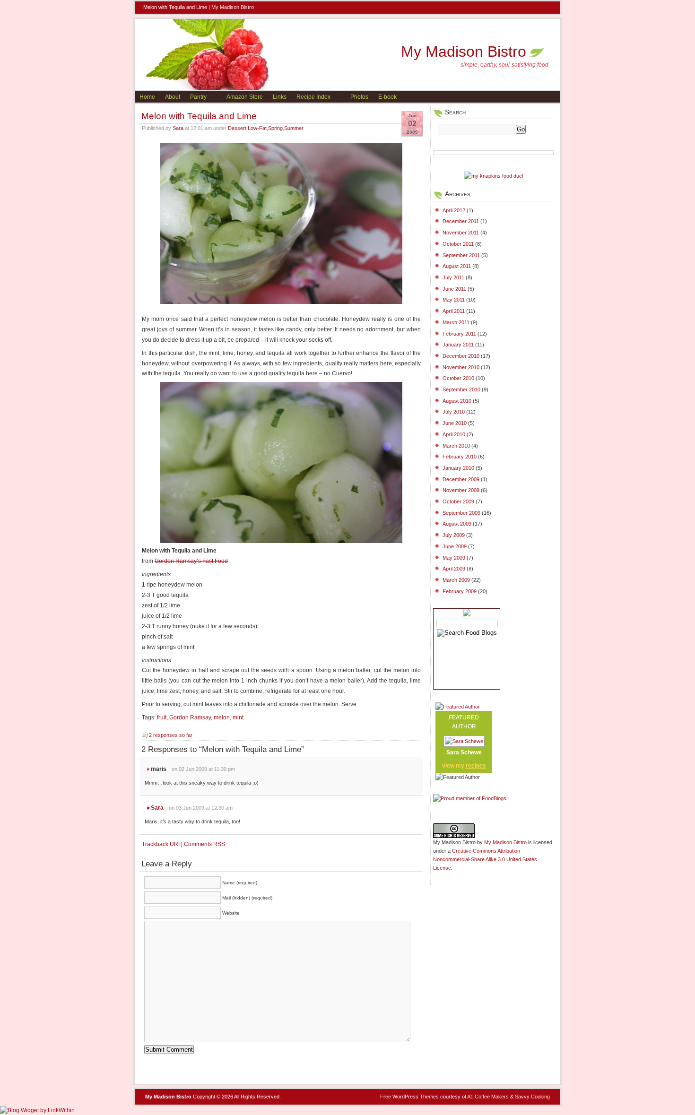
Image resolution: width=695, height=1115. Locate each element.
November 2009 (461, 490)
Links (280, 97)
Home (147, 97)
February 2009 (460, 591)
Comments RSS (204, 844)
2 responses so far (170, 735)
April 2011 (454, 311)
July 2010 (454, 412)
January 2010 (458, 468)
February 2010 (460, 456)
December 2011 (461, 221)
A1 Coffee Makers (488, 1096)
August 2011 (457, 266)
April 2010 (454, 434)
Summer (294, 128)
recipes (476, 765)
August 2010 (457, 401)
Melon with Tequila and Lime (199, 116)
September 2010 (461, 389)
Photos (359, 97)
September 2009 (461, 513)
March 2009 (456, 580)
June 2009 (455, 546)
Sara (178, 128)
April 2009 (454, 568)
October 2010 (458, 378)
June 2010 (455, 423)
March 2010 (456, 446)
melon (222, 717)
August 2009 (457, 524)
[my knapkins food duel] (493, 176)
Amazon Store (244, 97)
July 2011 (453, 277)
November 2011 (461, 232)
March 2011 (456, 322)
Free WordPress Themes (409, 1096)
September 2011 (461, 255)
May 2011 (454, 300)
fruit (161, 717)
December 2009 (461, 479)
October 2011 (458, 244)
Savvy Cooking (532, 1096)
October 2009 (458, 501)
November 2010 (461, 367)
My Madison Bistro (232, 7)
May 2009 (454, 558)
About (172, 97)
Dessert (237, 128)
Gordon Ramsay (190, 717)
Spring (275, 128)
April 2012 (454, 210)
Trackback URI (161, 844)
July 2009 (454, 535)
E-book (387, 97)
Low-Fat (257, 128)
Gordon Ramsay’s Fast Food (191, 561)
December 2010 (461, 356)
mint (238, 717)
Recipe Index (313, 97)
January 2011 (458, 344)
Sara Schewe (464, 752)
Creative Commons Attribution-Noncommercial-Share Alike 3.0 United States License (485, 859)
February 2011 (459, 334)
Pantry (198, 97)
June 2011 (454, 289)
